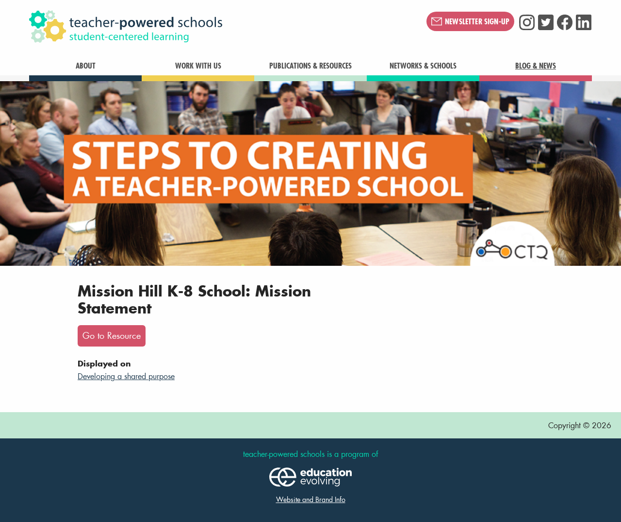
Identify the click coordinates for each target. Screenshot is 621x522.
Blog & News (535, 65)
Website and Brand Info (310, 499)
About (86, 65)
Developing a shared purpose (126, 376)
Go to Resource (111, 335)
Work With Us (198, 65)
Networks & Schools (423, 65)
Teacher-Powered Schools (174, 26)
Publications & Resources (310, 65)
